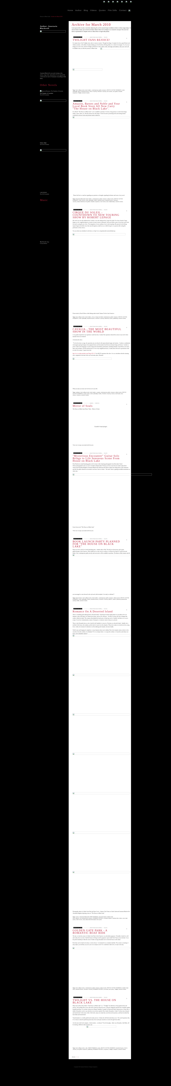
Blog (86, 10)
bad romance (79, 597)
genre (79, 91)
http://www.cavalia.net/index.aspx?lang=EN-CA (84, 353)
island (78, 201)
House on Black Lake (45, 16)
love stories (109, 91)
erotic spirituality (89, 200)
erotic (98, 1048)
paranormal (85, 918)
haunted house (101, 200)
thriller (77, 600)
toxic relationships (110, 201)
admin (91, 403)
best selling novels (80, 90)
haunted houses (85, 91)
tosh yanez (99, 919)
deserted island (102, 916)
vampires (115, 1049)
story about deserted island (89, 919)
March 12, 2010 (77, 997)
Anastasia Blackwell (96, 37)
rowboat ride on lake (117, 918)
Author (78, 10)
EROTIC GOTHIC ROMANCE (114, 90)
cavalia (98, 392)
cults (86, 1048)
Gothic (95, 200)
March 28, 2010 (77, 326)
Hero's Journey (93, 91)
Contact (122, 10)
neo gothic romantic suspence (92, 201)
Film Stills (112, 10)
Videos (93, 10)
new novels (103, 201)
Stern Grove (79, 919)
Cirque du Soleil (99, 317)
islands (77, 918)
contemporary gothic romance (99, 90)
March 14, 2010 (77, 927)
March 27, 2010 (77, 403)
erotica (88, 599)
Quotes (102, 10)
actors (77, 916)
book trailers (88, 90)
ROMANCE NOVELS (98, 918)
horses (113, 393)
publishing (115, 318)
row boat (106, 989)
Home (70, 10)
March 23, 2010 (77, 538)
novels (111, 318)
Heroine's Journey (101, 91)
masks (114, 599)
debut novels (110, 198)
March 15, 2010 (77, 608)
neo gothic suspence (82, 1049)
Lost (80, 918)
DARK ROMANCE (94, 916)
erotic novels (82, 200)
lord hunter (117, 393)
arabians (78, 392)
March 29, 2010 (77, 209)
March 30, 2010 (77, 101)
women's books (86, 92)
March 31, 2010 (77, 37)
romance (78, 395)
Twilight (79, 92)
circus (93, 317)
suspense (106, 1049)
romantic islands (108, 918)
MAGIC (110, 599)
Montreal (82, 201)
